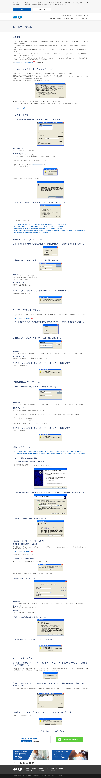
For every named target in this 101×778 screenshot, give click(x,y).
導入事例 (66, 18)
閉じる (87, 2)
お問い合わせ (80, 15)
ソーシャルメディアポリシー (48, 775)
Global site (87, 15)
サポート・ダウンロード (20, 24)
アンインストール (37, 164)
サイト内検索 (84, 15)
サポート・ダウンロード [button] (81, 18)
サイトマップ (59, 775)
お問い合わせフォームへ (70, 739)
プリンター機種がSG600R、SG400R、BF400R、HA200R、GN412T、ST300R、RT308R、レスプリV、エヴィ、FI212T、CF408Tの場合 (48, 451)
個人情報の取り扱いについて (19, 775)
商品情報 (34, 768)
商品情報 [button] (59, 18)
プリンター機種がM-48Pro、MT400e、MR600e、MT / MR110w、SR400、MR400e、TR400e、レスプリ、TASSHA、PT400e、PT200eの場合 (49, 453)
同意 (22, 9)
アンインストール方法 (19, 108)
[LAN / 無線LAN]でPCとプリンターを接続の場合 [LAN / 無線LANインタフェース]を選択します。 (38, 228)
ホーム (14, 24)
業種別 (27, 768)
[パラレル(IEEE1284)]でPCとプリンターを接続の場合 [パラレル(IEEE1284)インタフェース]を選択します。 (41, 226)
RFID (71, 18)
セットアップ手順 (43, 24)
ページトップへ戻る (99, 773)
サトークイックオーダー (32, 770)
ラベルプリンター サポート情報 (32, 24)
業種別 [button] (52, 18)
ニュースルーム (63, 15)
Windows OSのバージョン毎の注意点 (23, 62)
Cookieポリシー (37, 775)
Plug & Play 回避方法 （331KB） (22, 318)
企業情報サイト (70, 15)
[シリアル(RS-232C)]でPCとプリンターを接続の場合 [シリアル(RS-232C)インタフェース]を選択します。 (40, 224)
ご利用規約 (29, 775)
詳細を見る (42, 9)
